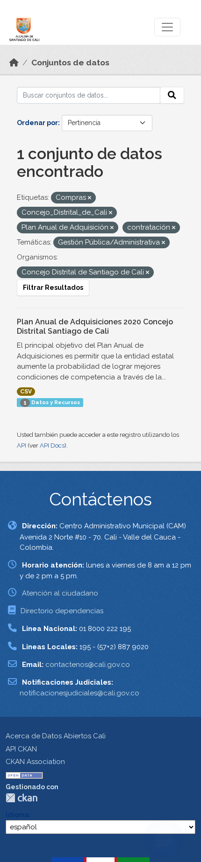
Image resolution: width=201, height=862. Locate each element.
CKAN (21, 798)
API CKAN (21, 749)
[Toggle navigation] (167, 27)
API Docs (52, 445)
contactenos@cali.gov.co (87, 664)
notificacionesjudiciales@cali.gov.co (79, 693)
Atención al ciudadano (60, 593)
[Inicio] (14, 62)
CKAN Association (35, 761)
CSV (26, 391)
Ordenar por (37, 122)
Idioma (17, 815)
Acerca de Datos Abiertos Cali (56, 736)
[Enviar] (172, 95)
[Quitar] (89, 198)
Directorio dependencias (62, 611)
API (21, 445)
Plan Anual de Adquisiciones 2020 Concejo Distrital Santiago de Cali (95, 326)
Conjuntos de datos (70, 62)
